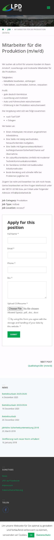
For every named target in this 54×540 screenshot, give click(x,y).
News (4, 476)
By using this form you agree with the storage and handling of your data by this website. (27, 323)
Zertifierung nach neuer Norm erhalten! (20, 439)
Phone (11, 263)
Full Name (13, 233)
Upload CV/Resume (18, 303)
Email (11, 248)
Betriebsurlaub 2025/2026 (14, 393)
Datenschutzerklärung (12, 490)
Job (9, 29)
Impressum (7, 485)
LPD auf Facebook (11, 480)
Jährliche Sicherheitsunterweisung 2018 (20, 427)
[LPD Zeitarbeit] (12, 7)
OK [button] (31, 535)
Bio (10, 278)
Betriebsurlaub (9, 416)
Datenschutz (43, 534)
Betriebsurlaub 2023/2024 (14, 405)
